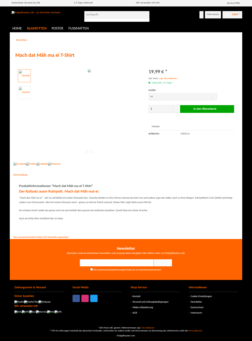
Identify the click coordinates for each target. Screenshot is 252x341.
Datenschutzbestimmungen (111, 270)
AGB (134, 312)
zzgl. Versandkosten (168, 78)
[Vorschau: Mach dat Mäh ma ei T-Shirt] (24, 75)
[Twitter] (94, 298)
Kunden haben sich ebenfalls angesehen (48, 237)
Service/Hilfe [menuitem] (233, 3)
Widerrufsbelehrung (142, 307)
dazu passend (20, 237)
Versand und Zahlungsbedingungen (150, 302)
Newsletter (196, 302)
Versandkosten (147, 328)
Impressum (196, 312)
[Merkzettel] (201, 14)
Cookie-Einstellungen (201, 296)
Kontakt (136, 296)
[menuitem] (116, 16)
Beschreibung (20, 175)
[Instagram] (85, 298)
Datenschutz (197, 307)
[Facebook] (76, 298)
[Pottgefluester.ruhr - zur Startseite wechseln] (36, 17)
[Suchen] (146, 14)
